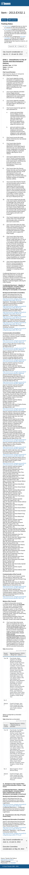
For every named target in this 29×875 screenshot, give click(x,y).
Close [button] (5, 20)
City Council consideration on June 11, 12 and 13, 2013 (13, 841)
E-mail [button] (13, 20)
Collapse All (21, 46)
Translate (13, 863)
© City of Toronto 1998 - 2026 (10, 866)
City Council (7, 26)
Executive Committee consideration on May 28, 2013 (13, 848)
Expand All (11, 46)
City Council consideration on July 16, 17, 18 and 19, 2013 (13, 53)
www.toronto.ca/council (7, 859)
